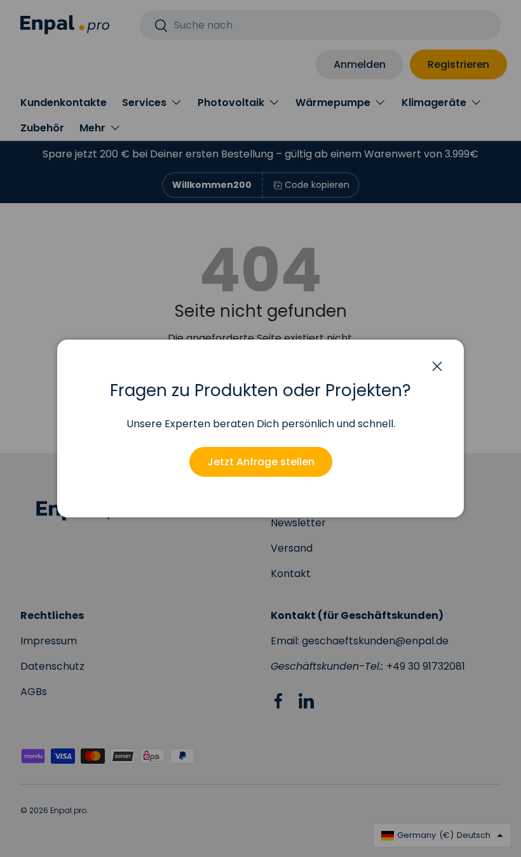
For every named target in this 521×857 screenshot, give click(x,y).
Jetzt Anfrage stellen (261, 462)
